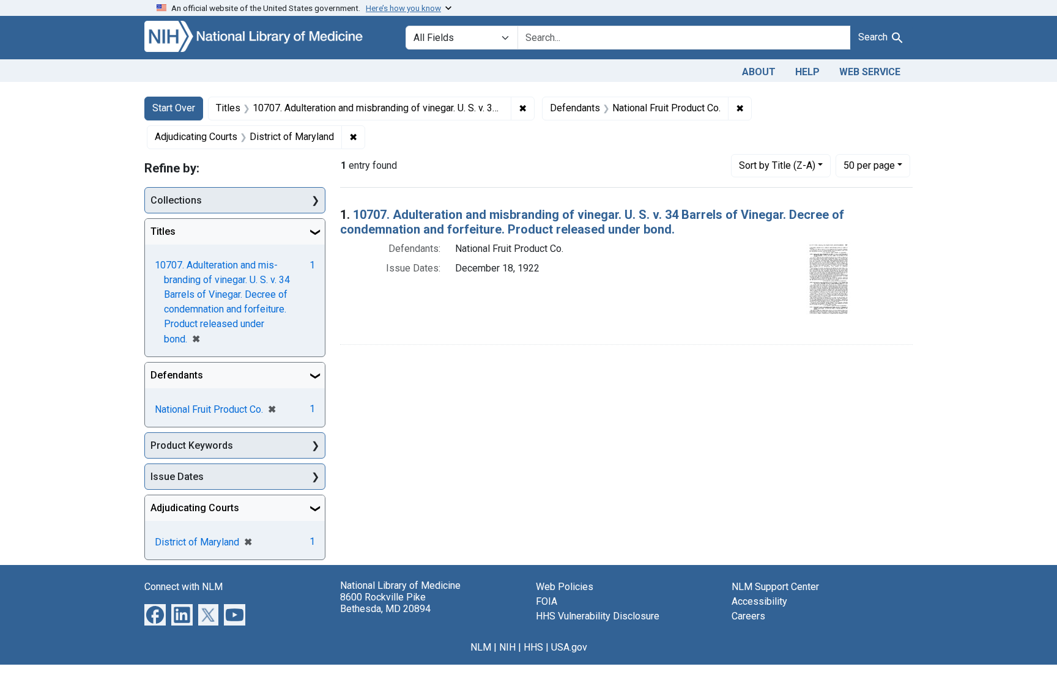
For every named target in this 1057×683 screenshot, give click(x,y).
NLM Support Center (775, 587)
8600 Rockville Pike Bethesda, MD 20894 (385, 603)
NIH (507, 647)
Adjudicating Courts (194, 508)
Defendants (176, 375)
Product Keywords (191, 445)
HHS (533, 647)
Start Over (173, 108)
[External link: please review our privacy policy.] (155, 614)
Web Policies (564, 587)
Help (807, 72)
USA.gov (569, 647)
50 (869, 165)
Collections (176, 200)
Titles (163, 231)
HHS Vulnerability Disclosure (597, 616)
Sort (777, 165)
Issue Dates (177, 476)
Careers (748, 616)
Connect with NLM (183, 587)
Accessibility (759, 601)
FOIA (546, 601)
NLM (480, 647)
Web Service (869, 72)
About (759, 72)
